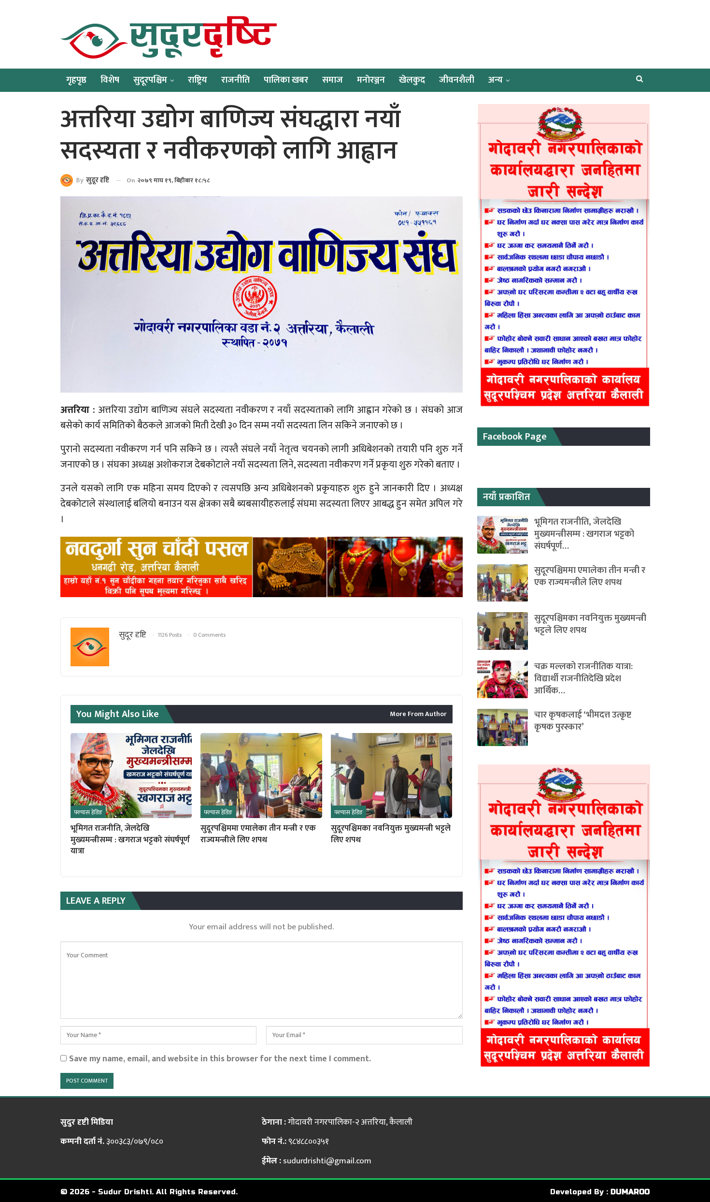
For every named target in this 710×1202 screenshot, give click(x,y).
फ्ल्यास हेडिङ (88, 812)
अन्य (495, 80)
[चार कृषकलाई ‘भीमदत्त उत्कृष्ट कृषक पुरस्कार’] (502, 728)
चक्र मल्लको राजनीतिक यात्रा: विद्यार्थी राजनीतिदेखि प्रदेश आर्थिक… (583, 678)
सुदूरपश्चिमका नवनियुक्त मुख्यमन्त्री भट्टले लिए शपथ (590, 624)
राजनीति (235, 80)
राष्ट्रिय (197, 80)
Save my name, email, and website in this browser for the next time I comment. (220, 1059)
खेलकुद (412, 80)
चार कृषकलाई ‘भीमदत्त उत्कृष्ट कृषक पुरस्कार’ (582, 720)
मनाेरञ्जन (371, 80)
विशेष (109, 80)
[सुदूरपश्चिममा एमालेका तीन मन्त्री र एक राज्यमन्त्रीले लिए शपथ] (261, 775)
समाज (332, 80)
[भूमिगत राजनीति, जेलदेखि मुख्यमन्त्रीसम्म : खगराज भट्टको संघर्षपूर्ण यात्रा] (131, 775)
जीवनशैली (456, 80)
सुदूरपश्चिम (150, 80)
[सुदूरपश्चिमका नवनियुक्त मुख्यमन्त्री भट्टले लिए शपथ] (391, 775)
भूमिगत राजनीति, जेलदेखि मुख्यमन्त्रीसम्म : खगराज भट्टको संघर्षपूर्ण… (584, 534)
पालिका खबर (286, 80)
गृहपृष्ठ (76, 80)
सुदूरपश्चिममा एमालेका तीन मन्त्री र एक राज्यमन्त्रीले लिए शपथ (589, 576)
